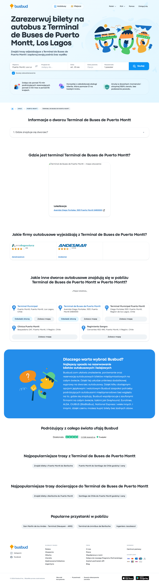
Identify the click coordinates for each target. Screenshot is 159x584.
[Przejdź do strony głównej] (19, 6)
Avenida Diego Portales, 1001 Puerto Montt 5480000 (78, 210)
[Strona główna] (12, 109)
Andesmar (62, 257)
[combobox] (22, 66)
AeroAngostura (18, 257)
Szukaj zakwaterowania (25, 73)
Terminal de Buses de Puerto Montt (82, 306)
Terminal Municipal (28, 306)
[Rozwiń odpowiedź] (144, 132)
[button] (36, 66)
